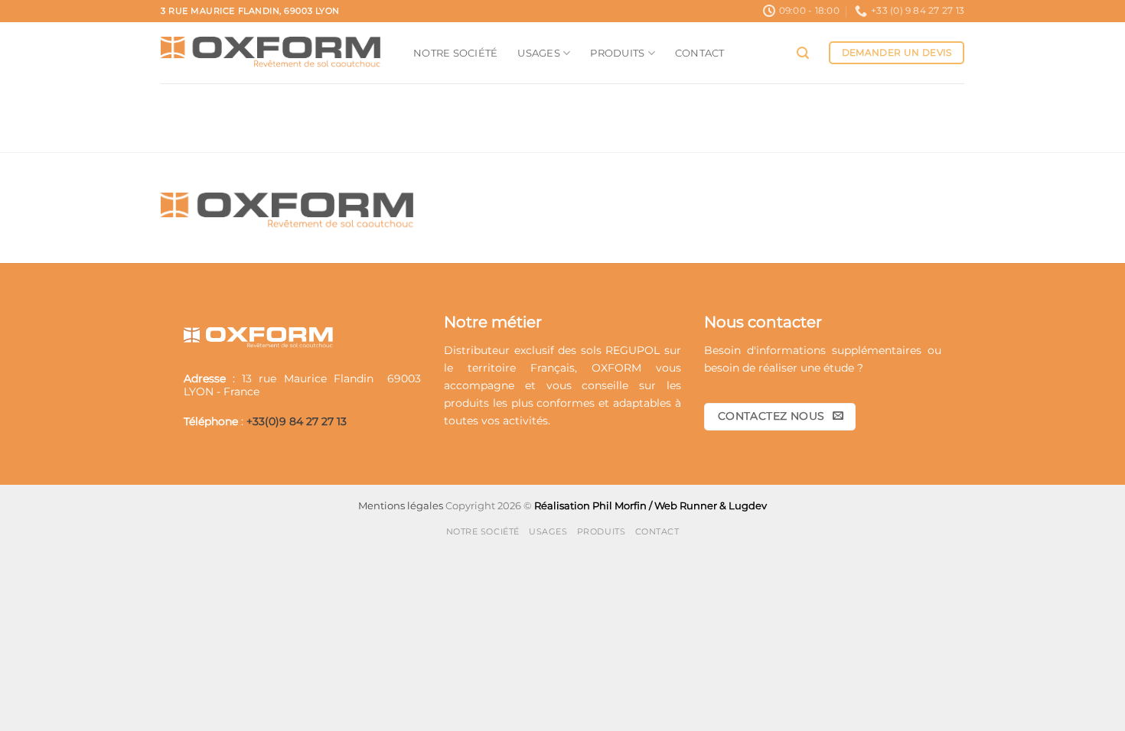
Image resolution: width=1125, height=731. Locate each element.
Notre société (455, 53)
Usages (538, 53)
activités (525, 420)
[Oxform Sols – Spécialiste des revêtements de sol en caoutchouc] (275, 52)
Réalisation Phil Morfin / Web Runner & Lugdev (650, 505)
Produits (617, 53)
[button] (803, 53)
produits (466, 403)
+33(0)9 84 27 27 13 (296, 421)
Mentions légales (400, 505)
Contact (700, 53)
